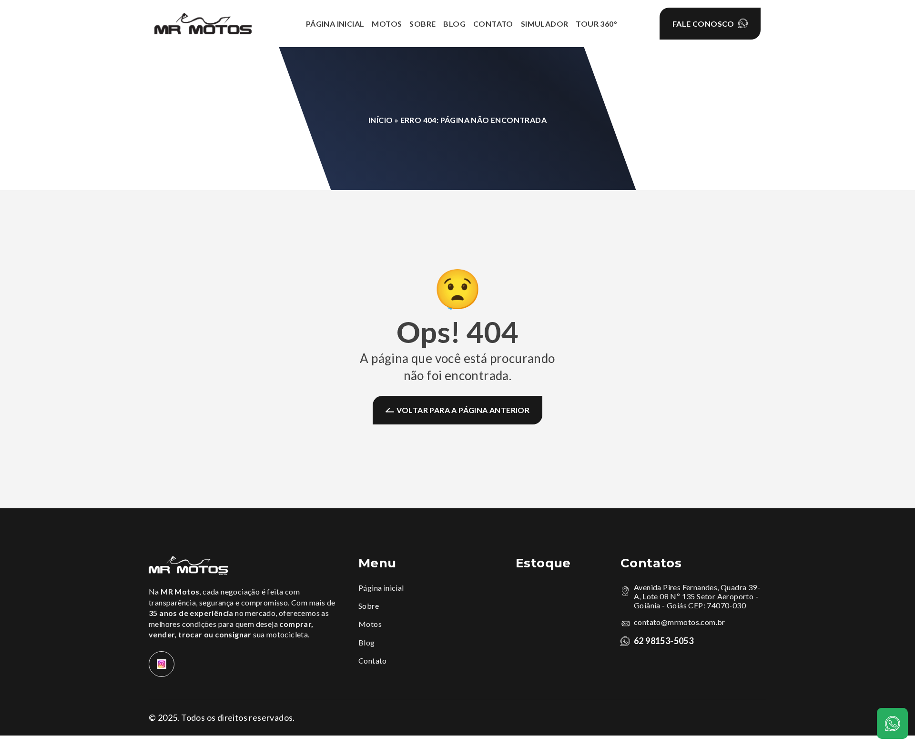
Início (380, 119)
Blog (366, 642)
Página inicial (381, 587)
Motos (370, 623)
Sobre (368, 605)
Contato (372, 660)
